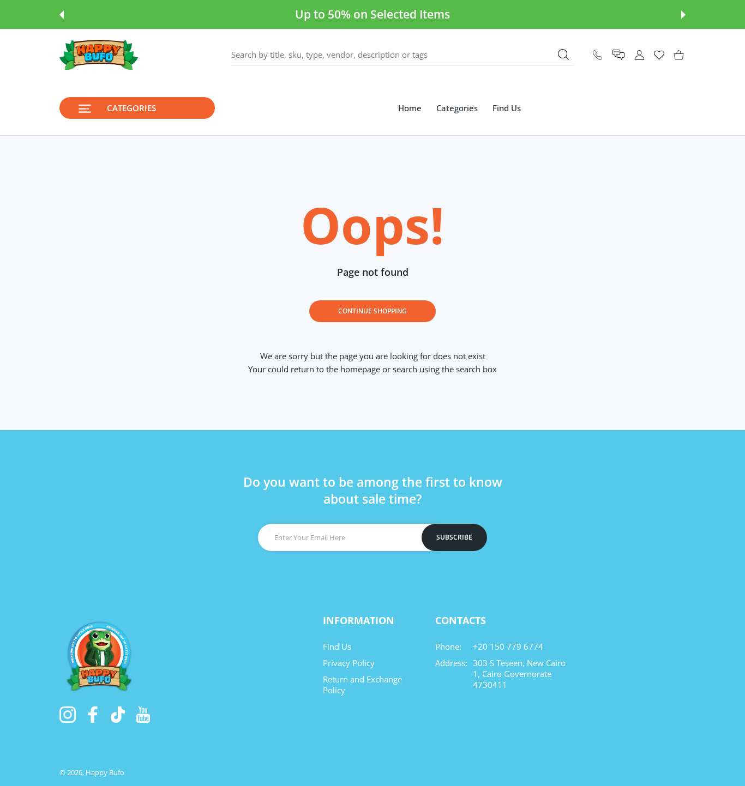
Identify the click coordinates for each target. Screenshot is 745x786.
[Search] (563, 54)
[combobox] (402, 55)
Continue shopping (372, 311)
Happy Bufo (105, 772)
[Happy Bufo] (98, 55)
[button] (61, 14)
